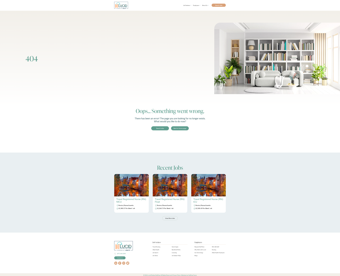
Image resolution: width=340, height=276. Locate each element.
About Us (204, 5)
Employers (196, 5)
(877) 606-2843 (121, 253)
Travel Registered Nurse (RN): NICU (131, 200)
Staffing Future (192, 275)
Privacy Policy (176, 275)
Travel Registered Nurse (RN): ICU (208, 200)
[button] (219, 5)
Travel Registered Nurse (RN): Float (170, 200)
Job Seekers (186, 5)
